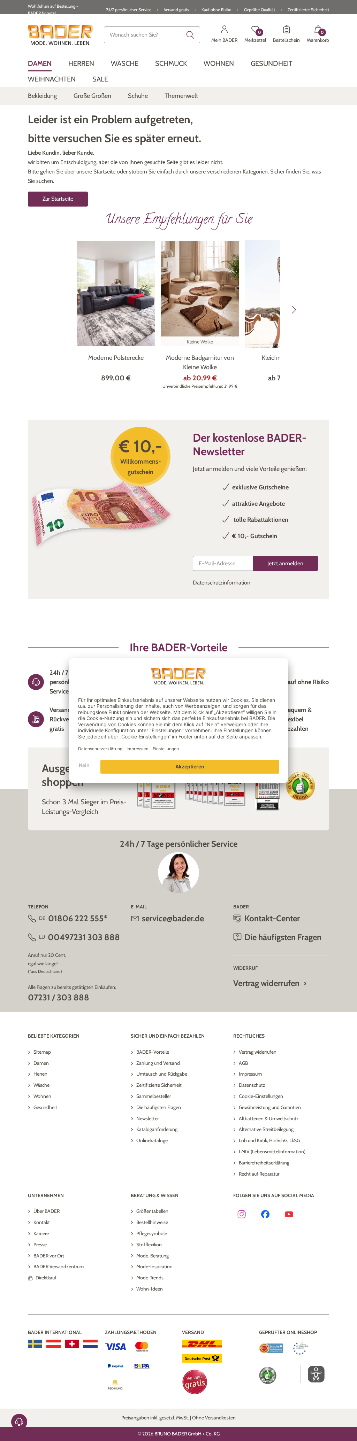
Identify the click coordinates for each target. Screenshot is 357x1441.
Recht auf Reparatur (259, 1174)
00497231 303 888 (84, 937)
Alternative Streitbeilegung (266, 1129)
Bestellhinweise (152, 1222)
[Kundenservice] (19, 1422)
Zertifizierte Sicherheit (159, 1085)
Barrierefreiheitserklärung (264, 1163)
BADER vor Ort (48, 1256)
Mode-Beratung (152, 1256)
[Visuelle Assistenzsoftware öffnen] (312, 1374)
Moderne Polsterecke (116, 358)
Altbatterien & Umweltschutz (269, 1118)
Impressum (250, 1074)
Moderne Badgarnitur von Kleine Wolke (200, 362)
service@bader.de (173, 918)
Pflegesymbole (151, 1233)
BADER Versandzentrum (58, 1266)
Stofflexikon (149, 1244)
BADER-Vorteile (152, 1052)
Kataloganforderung (156, 1129)
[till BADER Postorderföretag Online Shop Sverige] (35, 1344)
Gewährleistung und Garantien (270, 1107)
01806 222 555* (77, 918)
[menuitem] (40, 63)
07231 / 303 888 (58, 997)
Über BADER (46, 1211)
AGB (243, 1063)
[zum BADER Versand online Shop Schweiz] (72, 1344)
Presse (40, 1244)
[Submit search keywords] (190, 34)
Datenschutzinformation (221, 582)
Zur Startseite (58, 198)
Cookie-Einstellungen (261, 1096)
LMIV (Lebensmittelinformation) (272, 1151)
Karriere (41, 1233)
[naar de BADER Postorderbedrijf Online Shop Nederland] (90, 1344)
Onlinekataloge (152, 1140)
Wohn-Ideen (149, 1289)
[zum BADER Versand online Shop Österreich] (53, 1344)
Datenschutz (252, 1085)
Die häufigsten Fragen (158, 1107)
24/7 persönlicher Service (128, 9)
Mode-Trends (150, 1278)
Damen (41, 1063)
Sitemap (42, 1052)
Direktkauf (46, 1278)
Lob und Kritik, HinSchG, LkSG (269, 1140)
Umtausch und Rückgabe (161, 1074)
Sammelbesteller (153, 1096)
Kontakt (41, 1222)
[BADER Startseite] (60, 35)
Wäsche (41, 1085)
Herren (40, 1074)
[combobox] (152, 34)
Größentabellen (152, 1211)
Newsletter (147, 1118)
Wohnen (42, 1096)
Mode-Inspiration (154, 1266)
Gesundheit (45, 1107)
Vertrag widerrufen (266, 983)
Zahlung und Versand (158, 1063)
